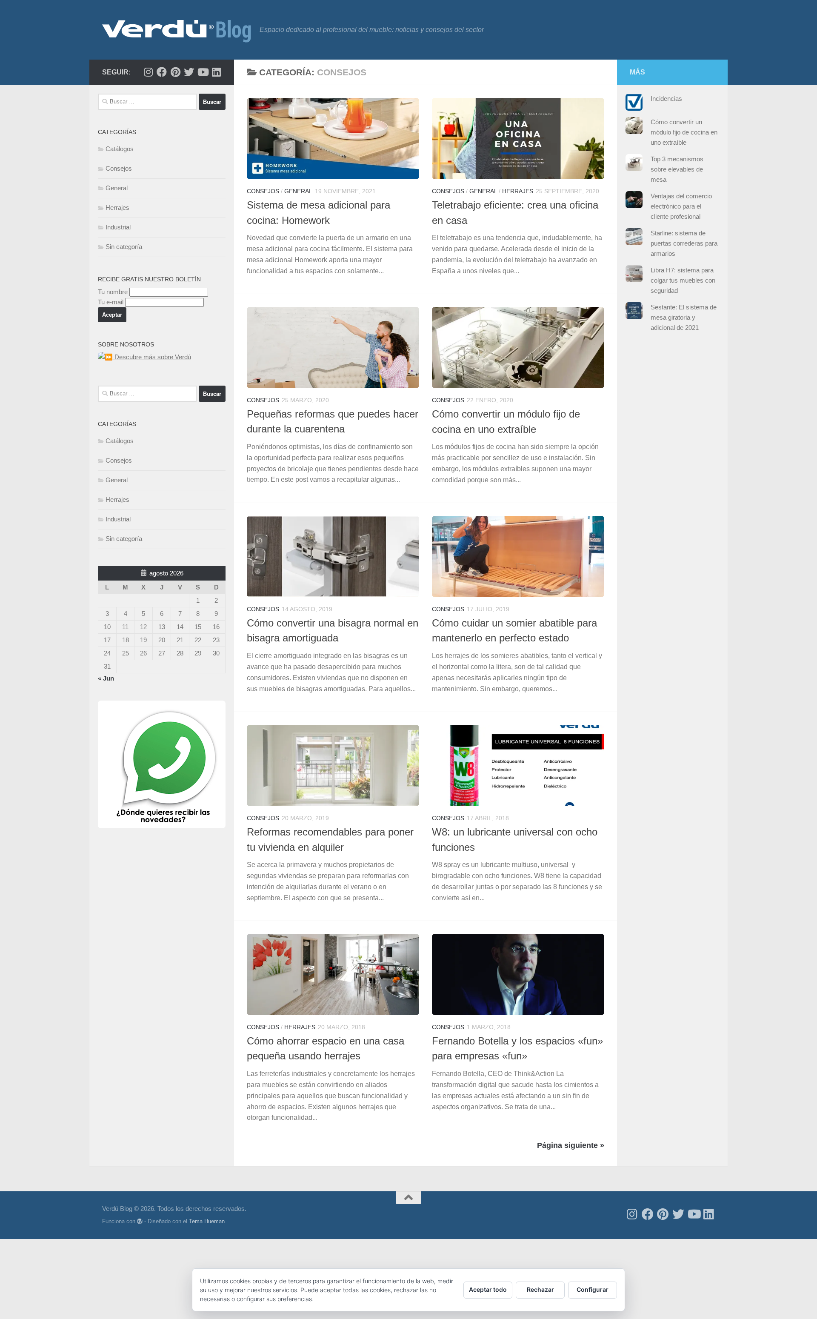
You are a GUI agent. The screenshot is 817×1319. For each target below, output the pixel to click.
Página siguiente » (570, 1145)
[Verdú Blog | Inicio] (176, 30)
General (298, 191)
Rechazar (540, 1289)
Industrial (118, 227)
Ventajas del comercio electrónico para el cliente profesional (681, 206)
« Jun (106, 678)
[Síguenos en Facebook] (162, 72)
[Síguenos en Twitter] (189, 72)
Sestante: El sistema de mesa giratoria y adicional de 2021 (684, 317)
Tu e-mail (110, 302)
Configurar (592, 1289)
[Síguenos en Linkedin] (216, 72)
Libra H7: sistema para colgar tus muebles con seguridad (683, 280)
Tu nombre (113, 291)
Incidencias (666, 98)
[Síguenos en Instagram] (148, 72)
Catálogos (120, 148)
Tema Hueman (207, 1221)
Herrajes (517, 191)
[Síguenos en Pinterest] (175, 72)
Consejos (263, 191)
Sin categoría (124, 246)
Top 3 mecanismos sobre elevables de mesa (677, 169)
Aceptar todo (488, 1289)
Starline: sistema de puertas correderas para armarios (684, 243)
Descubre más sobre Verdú (152, 357)
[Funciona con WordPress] (140, 1221)
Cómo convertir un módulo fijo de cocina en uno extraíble (684, 132)
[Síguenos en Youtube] (202, 72)
